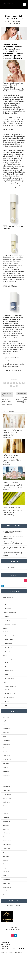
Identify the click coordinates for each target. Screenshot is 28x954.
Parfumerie (8, 608)
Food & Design (9, 670)
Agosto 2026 (6, 717)
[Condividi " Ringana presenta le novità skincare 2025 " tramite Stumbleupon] (10, 385)
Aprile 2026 (6, 732)
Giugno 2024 (6, 817)
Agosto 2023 (6, 856)
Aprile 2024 (6, 825)
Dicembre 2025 (7, 748)
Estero (7, 701)
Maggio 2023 (6, 868)
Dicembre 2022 (7, 887)
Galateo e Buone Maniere (11, 686)
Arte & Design (9, 659)
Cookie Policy (5, 944)
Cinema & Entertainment (9, 612)
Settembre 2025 (7, 759)
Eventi (6, 667)
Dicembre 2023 (7, 840)
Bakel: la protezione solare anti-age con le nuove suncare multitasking (12, 511)
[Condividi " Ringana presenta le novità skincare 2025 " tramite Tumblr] (14, 382)
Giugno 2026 (6, 724)
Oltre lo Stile (8, 647)
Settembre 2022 (7, 895)
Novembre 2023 (7, 844)
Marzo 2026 (6, 736)
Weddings (7, 651)
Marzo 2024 (6, 829)
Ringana (15, 366)
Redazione (16, 23)
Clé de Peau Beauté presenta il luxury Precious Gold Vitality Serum (12, 458)
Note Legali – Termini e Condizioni (12, 948)
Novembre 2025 (7, 752)
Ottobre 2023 (6, 848)
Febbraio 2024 (6, 833)
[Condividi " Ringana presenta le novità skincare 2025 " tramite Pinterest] (17, 382)
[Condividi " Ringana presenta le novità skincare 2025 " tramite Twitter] (7, 382)
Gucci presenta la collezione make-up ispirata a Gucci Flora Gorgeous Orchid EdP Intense (13, 554)
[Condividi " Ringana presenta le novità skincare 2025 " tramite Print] (17, 385)
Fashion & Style (7, 632)
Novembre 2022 (7, 891)
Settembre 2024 (7, 806)
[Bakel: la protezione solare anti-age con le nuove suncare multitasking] (14, 498)
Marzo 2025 (6, 782)
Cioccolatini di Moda (10, 636)
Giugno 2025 (6, 771)
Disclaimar (4, 946)
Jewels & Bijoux (9, 643)
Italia (6, 705)
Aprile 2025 (6, 779)
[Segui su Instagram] (12, 935)
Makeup (7, 605)
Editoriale (5, 628)
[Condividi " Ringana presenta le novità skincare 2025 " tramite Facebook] (4, 382)
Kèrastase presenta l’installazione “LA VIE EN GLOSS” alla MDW (12, 484)
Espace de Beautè (17, 370)
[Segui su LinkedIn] (15, 935)
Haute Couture (9, 639)
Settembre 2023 (7, 852)
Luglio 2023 (6, 860)
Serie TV (7, 620)
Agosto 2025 (6, 763)
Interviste (7, 690)
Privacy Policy (5, 942)
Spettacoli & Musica (10, 624)
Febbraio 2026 (6, 740)
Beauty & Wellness (8, 597)
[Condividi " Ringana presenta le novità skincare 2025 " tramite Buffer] (23, 382)
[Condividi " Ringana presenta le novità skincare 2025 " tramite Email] (14, 385)
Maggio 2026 (6, 728)
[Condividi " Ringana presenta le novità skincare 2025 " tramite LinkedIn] (20, 382)
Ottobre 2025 (6, 755)
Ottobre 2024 (6, 802)
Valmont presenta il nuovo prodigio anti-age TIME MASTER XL (13, 532)
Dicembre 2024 (7, 794)
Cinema (7, 616)
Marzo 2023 (6, 875)
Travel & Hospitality (8, 697)
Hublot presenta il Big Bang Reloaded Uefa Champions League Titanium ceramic (14, 542)
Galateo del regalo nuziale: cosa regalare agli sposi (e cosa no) (13, 537)
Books (6, 663)
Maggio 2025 (6, 775)
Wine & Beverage (9, 678)
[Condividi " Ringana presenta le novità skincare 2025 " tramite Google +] (10, 382)
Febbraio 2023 (6, 879)
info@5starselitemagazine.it (14, 905)
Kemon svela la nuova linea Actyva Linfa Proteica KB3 (12, 432)
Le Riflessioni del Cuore (11, 694)
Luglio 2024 (6, 813)
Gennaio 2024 (6, 837)
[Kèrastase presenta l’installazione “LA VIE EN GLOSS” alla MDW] (14, 473)
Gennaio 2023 (6, 883)
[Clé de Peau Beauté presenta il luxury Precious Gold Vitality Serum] (14, 446)
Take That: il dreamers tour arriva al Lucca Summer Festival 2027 (14, 548)
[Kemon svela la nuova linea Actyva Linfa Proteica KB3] (14, 421)
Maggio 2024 (6, 821)
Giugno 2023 (6, 864)
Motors (7, 674)
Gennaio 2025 (6, 790)
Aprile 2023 (6, 871)
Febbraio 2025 (6, 786)
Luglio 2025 (6, 767)
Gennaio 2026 (6, 744)
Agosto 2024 (6, 810)
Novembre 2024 (7, 798)
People (4, 682)
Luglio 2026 (6, 721)
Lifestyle (5, 655)
